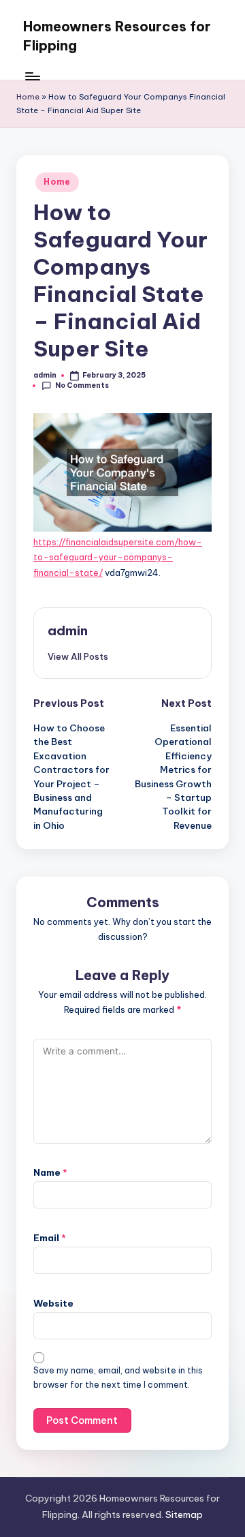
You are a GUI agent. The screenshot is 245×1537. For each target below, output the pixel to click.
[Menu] (32, 76)
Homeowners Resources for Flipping (117, 36)
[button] (78, 656)
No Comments (82, 385)
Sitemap (184, 1514)
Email (49, 1238)
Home (27, 97)
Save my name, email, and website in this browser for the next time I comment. (118, 1377)
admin (68, 630)
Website (53, 1303)
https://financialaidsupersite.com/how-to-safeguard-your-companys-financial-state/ (117, 557)
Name (50, 1172)
